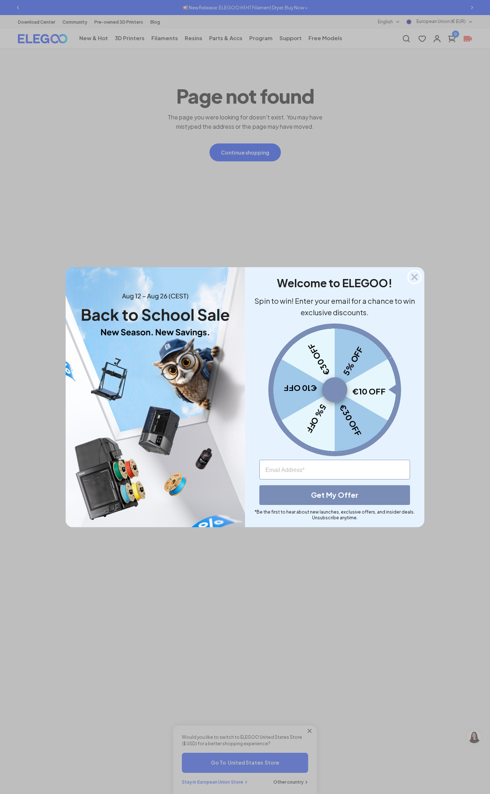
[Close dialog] (414, 277)
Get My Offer (334, 494)
